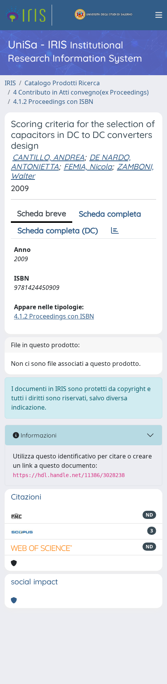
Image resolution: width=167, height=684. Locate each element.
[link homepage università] (103, 15)
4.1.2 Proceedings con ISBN (53, 101)
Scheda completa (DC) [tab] (57, 230)
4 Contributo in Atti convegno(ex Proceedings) (81, 92)
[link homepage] (28, 15)
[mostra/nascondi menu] (158, 15)
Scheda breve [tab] (41, 213)
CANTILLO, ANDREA (48, 157)
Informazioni (37, 435)
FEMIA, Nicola (88, 166)
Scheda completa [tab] (110, 214)
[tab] (114, 230)
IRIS (10, 83)
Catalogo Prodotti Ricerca (62, 83)
